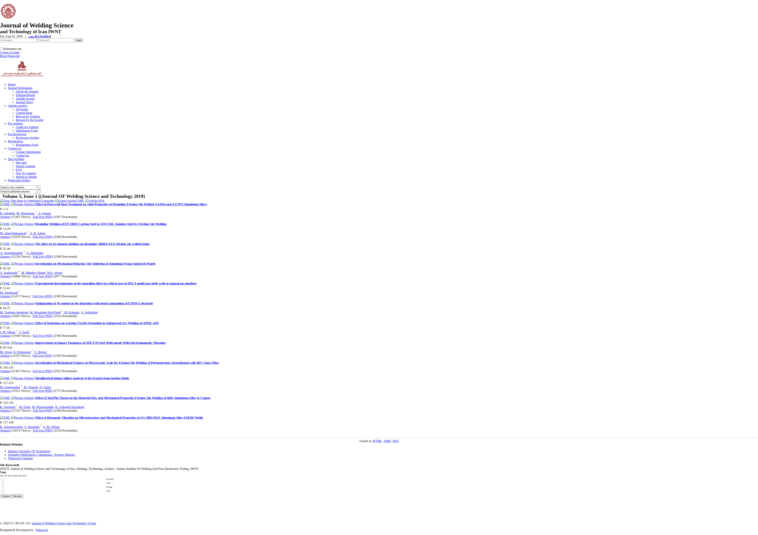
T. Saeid (24, 332)
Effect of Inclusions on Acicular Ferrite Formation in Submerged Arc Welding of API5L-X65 (97, 323)
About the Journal (27, 91)
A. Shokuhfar (34, 253)
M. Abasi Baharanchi (13, 233)
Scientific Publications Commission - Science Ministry (41, 454)
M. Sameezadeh (10, 387)
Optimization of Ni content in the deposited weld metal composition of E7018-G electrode (94, 303)
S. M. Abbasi (51, 427)
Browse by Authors (28, 116)
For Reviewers (17, 134)
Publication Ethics (19, 180)
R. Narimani (7, 407)
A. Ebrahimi (31, 427)
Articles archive (17, 105)
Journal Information (20, 88)
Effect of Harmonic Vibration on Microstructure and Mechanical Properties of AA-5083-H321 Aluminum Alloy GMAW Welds (119, 417)
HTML (377, 441)
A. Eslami (44, 213)
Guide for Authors (27, 127)
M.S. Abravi (55, 272)
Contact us (14, 148)
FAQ (19, 169)
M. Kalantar (71, 312)
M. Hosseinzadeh (43, 407)
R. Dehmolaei (22, 352)
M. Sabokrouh (9, 292)
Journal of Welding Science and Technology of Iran (64, 523)
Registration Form (27, 144)
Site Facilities (16, 159)
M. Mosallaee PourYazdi (45, 312)
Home (12, 84)
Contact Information (28, 152)
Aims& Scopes (25, 98)
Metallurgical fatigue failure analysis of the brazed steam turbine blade (82, 378)
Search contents (25, 166)
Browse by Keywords (29, 120)
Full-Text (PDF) (43, 217)
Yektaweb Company (20, 458)
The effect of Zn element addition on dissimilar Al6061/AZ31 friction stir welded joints (92, 244)
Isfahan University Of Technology (29, 451)
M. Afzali (6, 352)
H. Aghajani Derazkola (69, 407)
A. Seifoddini (89, 312)
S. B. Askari (37, 233)
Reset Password (10, 56)
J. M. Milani (7, 332)
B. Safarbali (7, 213)
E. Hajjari (41, 352)
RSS (396, 441)
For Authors (15, 123)
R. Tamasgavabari (11, 427)
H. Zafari (45, 387)
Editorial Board (25, 95)
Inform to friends (26, 176)
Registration (15, 141)
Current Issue (24, 113)
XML (387, 441)
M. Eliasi (24, 407)
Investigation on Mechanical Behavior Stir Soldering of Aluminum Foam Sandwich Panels (95, 263)
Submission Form (27, 130)
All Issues (22, 109)
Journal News (24, 102)
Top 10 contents (26, 173)
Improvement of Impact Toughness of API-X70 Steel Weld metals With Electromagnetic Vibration (100, 342)
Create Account (9, 52)
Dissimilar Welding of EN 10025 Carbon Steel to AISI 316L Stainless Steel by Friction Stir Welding (101, 224)
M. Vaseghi (31, 387)
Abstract (5, 217)
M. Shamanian (25, 213)
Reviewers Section (27, 137)
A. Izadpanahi (9, 272)
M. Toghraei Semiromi (14, 312)
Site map (21, 162)
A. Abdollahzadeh (11, 253)
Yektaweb (42, 530)
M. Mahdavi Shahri (33, 272)
